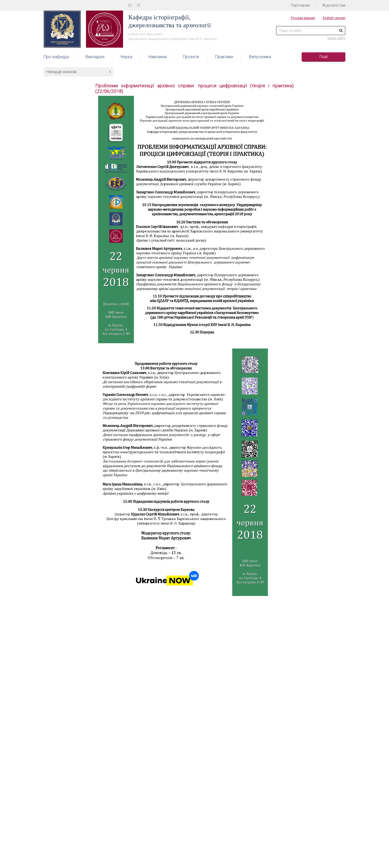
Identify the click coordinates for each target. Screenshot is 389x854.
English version (334, 18)
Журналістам (333, 5)
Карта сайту (336, 38)
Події (323, 57)
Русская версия (303, 18)
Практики (224, 56)
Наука (126, 56)
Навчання (157, 56)
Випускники (260, 56)
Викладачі (95, 56)
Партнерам (300, 5)
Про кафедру (56, 56)
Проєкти (191, 56)
